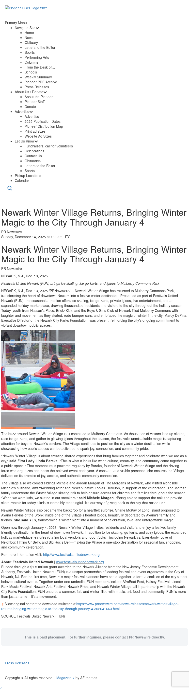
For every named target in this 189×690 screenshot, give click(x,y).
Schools (31, 72)
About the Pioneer (39, 96)
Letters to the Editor (40, 47)
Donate (30, 106)
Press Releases (37, 86)
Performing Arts (37, 57)
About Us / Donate (29, 91)
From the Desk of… (40, 67)
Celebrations (34, 150)
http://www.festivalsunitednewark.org (71, 554)
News (29, 37)
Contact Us (33, 155)
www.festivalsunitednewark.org (80, 561)
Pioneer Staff (35, 101)
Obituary (31, 42)
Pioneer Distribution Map (44, 126)
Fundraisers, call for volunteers (49, 145)
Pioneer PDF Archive (41, 81)
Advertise (22, 111)
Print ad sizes (35, 131)
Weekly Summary (38, 76)
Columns (31, 62)
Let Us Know (24, 141)
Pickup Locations (28, 175)
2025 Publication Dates (43, 121)
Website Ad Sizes (38, 136)
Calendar (22, 180)
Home (29, 32)
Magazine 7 (65, 677)
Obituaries (33, 160)
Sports (30, 52)
